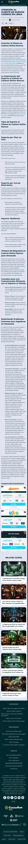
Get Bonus (14, 504)
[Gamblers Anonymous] (11, 816)
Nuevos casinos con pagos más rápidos (14, 708)
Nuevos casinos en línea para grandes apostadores (12, 714)
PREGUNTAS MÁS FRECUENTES (13, 763)
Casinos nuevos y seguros (13, 711)
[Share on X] (2, 23)
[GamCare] (19, 816)
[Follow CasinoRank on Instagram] (8, 797)
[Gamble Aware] (12, 824)
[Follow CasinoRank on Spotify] (19, 797)
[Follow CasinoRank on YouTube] (15, 797)
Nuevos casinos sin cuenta (13, 718)
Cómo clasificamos (13, 760)
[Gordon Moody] (14, 820)
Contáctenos (13, 768)
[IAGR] (6, 816)
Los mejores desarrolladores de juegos (14, 745)
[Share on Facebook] (6, 23)
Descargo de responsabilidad (13, 766)
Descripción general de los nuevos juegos (13, 734)
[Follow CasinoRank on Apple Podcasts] (22, 797)
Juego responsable (13, 737)
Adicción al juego (14, 742)
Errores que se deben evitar (14, 731)
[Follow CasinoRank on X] (11, 797)
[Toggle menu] (2, 1)
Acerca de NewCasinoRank (13, 755)
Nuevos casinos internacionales (14, 739)
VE (13, 801)
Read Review (14, 506)
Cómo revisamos (13, 758)
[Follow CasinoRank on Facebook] (4, 797)
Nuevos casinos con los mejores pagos (14, 721)
